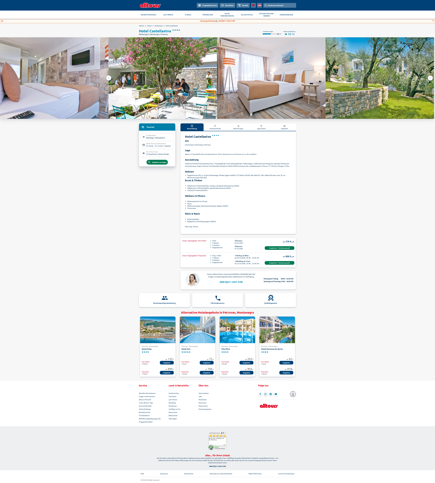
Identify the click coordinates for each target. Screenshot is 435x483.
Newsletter (203, 400)
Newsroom (202, 403)
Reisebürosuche (144, 412)
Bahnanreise (173, 415)
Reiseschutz (173, 412)
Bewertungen (238, 128)
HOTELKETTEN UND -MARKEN (266, 14)
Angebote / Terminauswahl (279, 248)
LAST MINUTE (168, 15)
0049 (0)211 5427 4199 (231, 281)
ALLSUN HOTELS (247, 15)
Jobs (200, 396)
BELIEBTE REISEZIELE (148, 15)
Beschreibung (192, 128)
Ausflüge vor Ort (174, 409)
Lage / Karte (261, 128)
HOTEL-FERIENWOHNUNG (227, 14)
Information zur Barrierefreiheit (221, 474)
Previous (108, 78)
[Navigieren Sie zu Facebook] (260, 394)
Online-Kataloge (145, 409)
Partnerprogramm (205, 409)
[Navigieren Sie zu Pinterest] (271, 394)
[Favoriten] (253, 5)
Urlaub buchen (174, 393)
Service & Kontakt (145, 406)
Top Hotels (172, 396)
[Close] (433, 21)
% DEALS (188, 15)
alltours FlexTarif (145, 400)
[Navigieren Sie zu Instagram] (265, 394)
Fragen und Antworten (147, 396)
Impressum (164, 474)
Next (430, 78)
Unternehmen (204, 393)
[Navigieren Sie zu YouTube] (276, 394)
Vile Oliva (225, 349)
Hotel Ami (185, 349)
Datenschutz (203, 406)
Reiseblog (172, 403)
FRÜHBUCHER (207, 15)
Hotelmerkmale (215, 128)
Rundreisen (173, 406)
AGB (142, 474)
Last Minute (173, 400)
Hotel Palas (147, 349)
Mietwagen (173, 419)
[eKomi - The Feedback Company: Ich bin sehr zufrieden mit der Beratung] (217, 441)
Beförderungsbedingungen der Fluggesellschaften (150, 420)
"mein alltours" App (146, 403)
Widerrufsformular (255, 474)
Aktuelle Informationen (147, 393)
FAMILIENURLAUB (286, 15)
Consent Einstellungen (286, 474)
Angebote (284, 128)
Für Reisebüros (144, 415)
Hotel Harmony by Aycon (272, 349)
